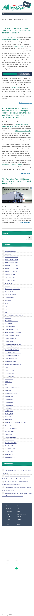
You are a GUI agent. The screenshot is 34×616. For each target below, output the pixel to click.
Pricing (19, 532)
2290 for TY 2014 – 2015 (11, 257)
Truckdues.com (28, 615)
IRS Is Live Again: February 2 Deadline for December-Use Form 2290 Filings (15, 483)
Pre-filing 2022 (9, 402)
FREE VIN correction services (13, 364)
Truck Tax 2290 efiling (11, 443)
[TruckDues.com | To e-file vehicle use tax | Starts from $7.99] (16, 6)
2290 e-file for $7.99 (9, 608)
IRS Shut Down (9, 379)
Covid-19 (7, 286)
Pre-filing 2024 (9, 408)
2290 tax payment (10, 274)
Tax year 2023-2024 (10, 437)
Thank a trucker (9, 440)
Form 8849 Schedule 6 (11, 361)
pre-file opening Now (11, 393)
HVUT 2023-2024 (9, 376)
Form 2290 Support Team (12, 356)
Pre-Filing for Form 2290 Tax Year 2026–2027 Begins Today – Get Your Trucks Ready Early (16, 477)
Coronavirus (8, 283)
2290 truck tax (14, 87)
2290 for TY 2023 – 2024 (11, 265)
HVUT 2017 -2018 (9, 370)
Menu (4, 13)
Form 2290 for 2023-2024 (12, 350)
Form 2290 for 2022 (10, 341)
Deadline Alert (9, 292)
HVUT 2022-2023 (9, 373)
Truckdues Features (10, 449)
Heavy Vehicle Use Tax (9, 569)
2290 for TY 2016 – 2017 (11, 260)
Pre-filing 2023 (9, 405)
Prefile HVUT (8, 417)
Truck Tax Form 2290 (8, 37)
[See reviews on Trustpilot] (21, 570)
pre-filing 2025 (9, 411)
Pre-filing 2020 (9, 399)
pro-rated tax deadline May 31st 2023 (15, 422)
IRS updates (8, 385)
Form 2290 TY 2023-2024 (12, 358)
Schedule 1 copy (18, 46)
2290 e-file (8, 254)
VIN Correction (9, 454)
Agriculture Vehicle (10, 277)
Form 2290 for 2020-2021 (12, 335)
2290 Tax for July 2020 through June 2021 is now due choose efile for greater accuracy (16, 30)
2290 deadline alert (10, 251)
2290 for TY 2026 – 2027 (11, 271)
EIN (6, 309)
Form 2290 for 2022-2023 (12, 347)
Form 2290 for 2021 (10, 338)
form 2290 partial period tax (13, 353)
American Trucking (10, 280)
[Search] (30, 238)
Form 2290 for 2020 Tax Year (13, 332)
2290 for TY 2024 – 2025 (11, 268)
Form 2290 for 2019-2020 (12, 329)
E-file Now (8, 300)
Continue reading (25, 103)
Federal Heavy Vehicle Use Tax (11, 39)
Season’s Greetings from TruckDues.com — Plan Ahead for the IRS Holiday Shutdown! (17, 494)
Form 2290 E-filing (10, 326)
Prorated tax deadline (11, 428)
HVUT (6, 367)
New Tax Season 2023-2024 (12, 388)
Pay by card (8, 390)
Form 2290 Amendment (11, 321)
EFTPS (6, 303)
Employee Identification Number (14, 315)
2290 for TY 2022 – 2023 (11, 263)
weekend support (10, 457)
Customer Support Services (12, 289)
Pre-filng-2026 (9, 414)
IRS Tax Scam (8, 382)
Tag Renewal (8, 434)
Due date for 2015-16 (11, 295)
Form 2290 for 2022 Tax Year (13, 344)
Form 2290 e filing (9, 595)
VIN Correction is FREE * (20, 553)
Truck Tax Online (9, 446)
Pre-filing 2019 (9, 396)
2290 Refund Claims (9, 582)
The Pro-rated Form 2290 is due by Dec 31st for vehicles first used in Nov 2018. (16, 181)
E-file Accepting (9, 297)
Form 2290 (8, 318)
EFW (6, 306)
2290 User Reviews (19, 545)
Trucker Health (9, 451)
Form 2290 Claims (10, 324)
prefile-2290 (8, 419)
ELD (6, 312)
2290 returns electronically (23, 131)
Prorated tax (8, 425)
